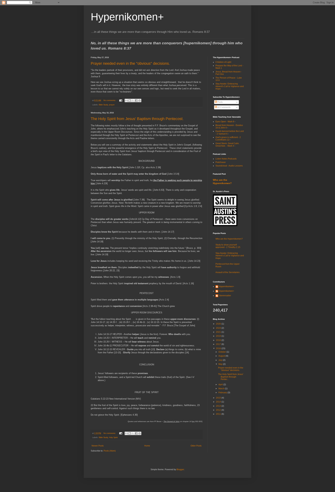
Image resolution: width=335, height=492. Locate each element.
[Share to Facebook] (136, 100)
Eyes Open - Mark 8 (224, 121)
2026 (218, 324)
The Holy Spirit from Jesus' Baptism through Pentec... (230, 377)
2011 (218, 414)
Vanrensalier (225, 295)
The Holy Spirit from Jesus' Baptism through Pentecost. (137, 119)
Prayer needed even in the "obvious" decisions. (130, 63)
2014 (218, 402)
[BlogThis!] (129, 100)
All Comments (223, 107)
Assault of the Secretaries (227, 272)
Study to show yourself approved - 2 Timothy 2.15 (227, 246)
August (222, 356)
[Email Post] (120, 100)
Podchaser (220, 162)
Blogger (180, 469)
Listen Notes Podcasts (226, 159)
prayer (112, 105)
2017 (218, 344)
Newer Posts (98, 446)
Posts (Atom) (110, 451)
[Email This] (126, 100)
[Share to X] (133, 100)
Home (147, 446)
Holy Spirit (113, 437)
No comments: (109, 100)
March (221, 388)
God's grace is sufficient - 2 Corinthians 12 (228, 138)
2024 (218, 328)
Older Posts (196, 446)
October (222, 352)
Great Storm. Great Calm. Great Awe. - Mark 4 (227, 144)
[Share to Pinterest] (139, 100)
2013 (218, 406)
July (220, 360)
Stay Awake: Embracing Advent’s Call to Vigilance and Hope (229, 255)
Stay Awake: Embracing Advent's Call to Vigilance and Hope (229, 86)
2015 (218, 398)
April (220, 384)
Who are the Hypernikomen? (229, 239)
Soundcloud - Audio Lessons (229, 166)
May (220, 364)
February (223, 392)
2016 (218, 348)
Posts (220, 102)
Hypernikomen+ (127, 17)
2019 (218, 336)
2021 (218, 332)
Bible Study (103, 105)
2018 (218, 340)
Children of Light (223, 62)
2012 (218, 410)
